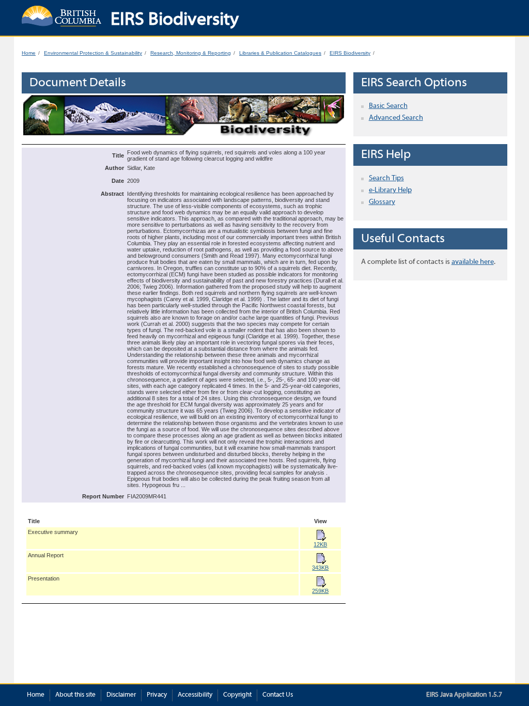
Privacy (157, 695)
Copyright (237, 695)
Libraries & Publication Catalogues (280, 53)
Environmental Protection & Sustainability (93, 53)
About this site (75, 695)
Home (29, 53)
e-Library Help (390, 190)
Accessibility (195, 695)
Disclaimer (121, 695)
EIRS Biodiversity (350, 53)
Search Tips (386, 178)
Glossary (382, 202)
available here (473, 262)
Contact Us (277, 695)
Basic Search (388, 106)
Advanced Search (396, 118)
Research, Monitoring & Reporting (190, 53)
